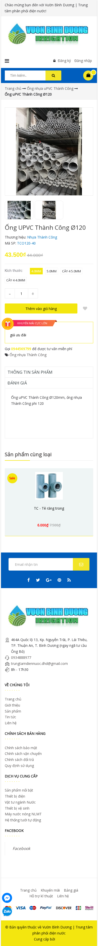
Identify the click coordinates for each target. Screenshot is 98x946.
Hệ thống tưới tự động (23, 820)
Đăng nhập (83, 60)
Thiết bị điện (15, 796)
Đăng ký (64, 60)
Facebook (21, 848)
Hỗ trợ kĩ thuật (41, 896)
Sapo (60, 939)
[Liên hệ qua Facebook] (7, 897)
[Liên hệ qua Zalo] (7, 912)
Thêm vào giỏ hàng (41, 308)
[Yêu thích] (85, 308)
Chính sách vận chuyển (23, 753)
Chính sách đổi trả (19, 759)
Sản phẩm (13, 711)
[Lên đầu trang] (87, 935)
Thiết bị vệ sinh (17, 808)
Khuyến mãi (50, 890)
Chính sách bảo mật (21, 747)
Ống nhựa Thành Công (28, 354)
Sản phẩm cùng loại (28, 454)
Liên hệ (11, 723)
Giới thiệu (12, 705)
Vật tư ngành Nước (20, 802)
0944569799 (21, 348)
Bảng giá (71, 890)
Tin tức (10, 717)
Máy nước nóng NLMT (23, 814)
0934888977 (21, 657)
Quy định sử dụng (19, 765)
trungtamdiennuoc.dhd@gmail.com (39, 663)
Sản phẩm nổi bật (19, 790)
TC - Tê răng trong (49, 508)
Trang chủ (13, 699)
